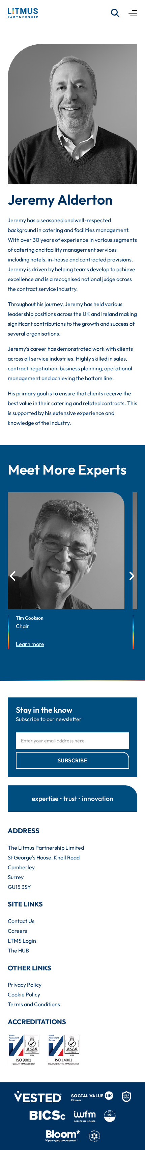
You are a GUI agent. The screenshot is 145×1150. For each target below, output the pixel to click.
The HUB (18, 950)
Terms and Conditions (34, 1004)
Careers (17, 930)
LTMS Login (22, 940)
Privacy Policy (24, 984)
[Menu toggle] (132, 13)
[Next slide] (131, 576)
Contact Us (21, 921)
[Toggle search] (115, 13)
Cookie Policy (24, 994)
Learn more (30, 644)
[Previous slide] (13, 576)
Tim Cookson (30, 618)
